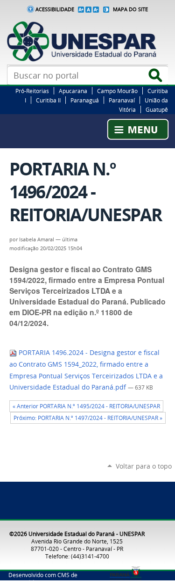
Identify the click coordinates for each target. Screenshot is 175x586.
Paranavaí (122, 100)
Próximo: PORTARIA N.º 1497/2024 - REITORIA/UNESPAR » (88, 418)
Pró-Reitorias (32, 90)
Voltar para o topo (144, 466)
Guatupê (157, 109)
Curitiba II (48, 100)
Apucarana (73, 90)
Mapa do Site (130, 9)
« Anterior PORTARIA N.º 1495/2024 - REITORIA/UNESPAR (86, 406)
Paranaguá (84, 100)
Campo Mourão (117, 90)
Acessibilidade (54, 9)
